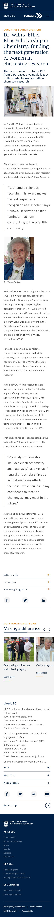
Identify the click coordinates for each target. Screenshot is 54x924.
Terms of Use (36, 906)
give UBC (10, 703)
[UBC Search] (47, 4)
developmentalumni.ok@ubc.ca (27, 756)
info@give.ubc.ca (20, 728)
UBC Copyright (10, 911)
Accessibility (27, 911)
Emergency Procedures (14, 906)
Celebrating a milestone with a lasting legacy (17, 667)
